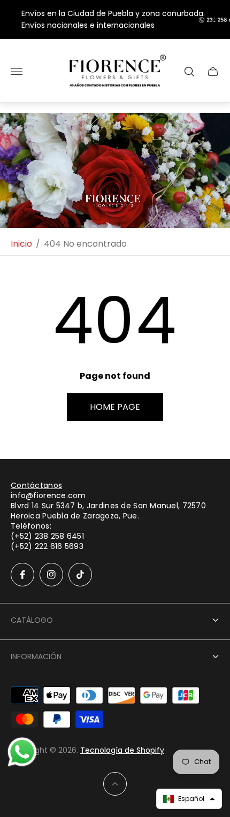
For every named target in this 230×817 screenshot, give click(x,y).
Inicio (21, 244)
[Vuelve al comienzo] (115, 784)
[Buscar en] (189, 71)
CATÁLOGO (32, 620)
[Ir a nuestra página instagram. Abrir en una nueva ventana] (51, 574)
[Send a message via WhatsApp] (22, 752)
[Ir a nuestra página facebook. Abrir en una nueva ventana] (22, 574)
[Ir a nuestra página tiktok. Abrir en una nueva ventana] (80, 574)
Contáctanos (36, 485)
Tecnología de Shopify (122, 750)
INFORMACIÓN (36, 656)
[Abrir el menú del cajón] (16, 71)
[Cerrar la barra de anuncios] (213, 19)
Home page (115, 407)
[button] (189, 798)
